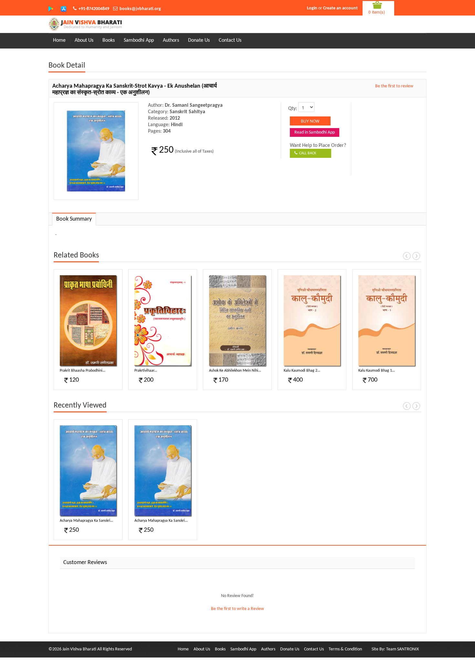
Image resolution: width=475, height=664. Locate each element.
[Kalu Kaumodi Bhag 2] (312, 320)
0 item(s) (376, 12)
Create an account (340, 8)
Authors (171, 40)
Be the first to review (394, 86)
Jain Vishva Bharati (79, 649)
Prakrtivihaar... (145, 371)
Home (59, 40)
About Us (84, 40)
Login (312, 8)
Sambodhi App (139, 40)
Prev (407, 256)
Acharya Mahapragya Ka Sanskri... (86, 521)
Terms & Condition (345, 649)
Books (108, 40)
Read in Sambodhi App (314, 132)
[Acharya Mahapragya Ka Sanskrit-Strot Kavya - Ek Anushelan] (88, 470)
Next (416, 256)
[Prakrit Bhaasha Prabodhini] (88, 320)
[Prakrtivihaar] (162, 320)
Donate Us (199, 40)
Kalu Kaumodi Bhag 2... (302, 371)
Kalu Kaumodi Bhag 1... (376, 371)
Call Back (306, 153)
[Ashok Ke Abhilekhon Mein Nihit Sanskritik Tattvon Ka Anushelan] (237, 320)
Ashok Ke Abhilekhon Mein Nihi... (235, 371)
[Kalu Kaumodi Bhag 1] (386, 320)
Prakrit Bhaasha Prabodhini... (82, 371)
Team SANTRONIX (402, 649)
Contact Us (230, 40)
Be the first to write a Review (237, 608)
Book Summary (74, 219)
